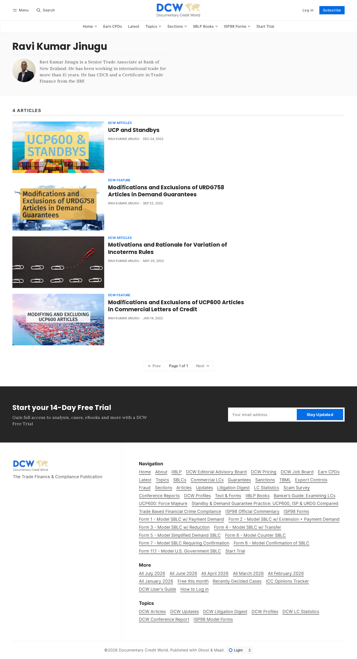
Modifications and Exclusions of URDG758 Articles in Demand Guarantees (166, 190)
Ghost (203, 650)
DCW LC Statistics (300, 611)
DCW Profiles (265, 611)
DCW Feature (119, 180)
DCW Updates (184, 611)
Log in (308, 10)
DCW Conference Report (164, 619)
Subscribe (332, 10)
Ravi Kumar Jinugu (123, 139)
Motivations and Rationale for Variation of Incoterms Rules (167, 248)
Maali (219, 650)
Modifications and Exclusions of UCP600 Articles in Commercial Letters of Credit (176, 305)
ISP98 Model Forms (213, 619)
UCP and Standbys (134, 130)
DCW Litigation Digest (225, 611)
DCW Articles (120, 123)
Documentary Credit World (143, 650)
